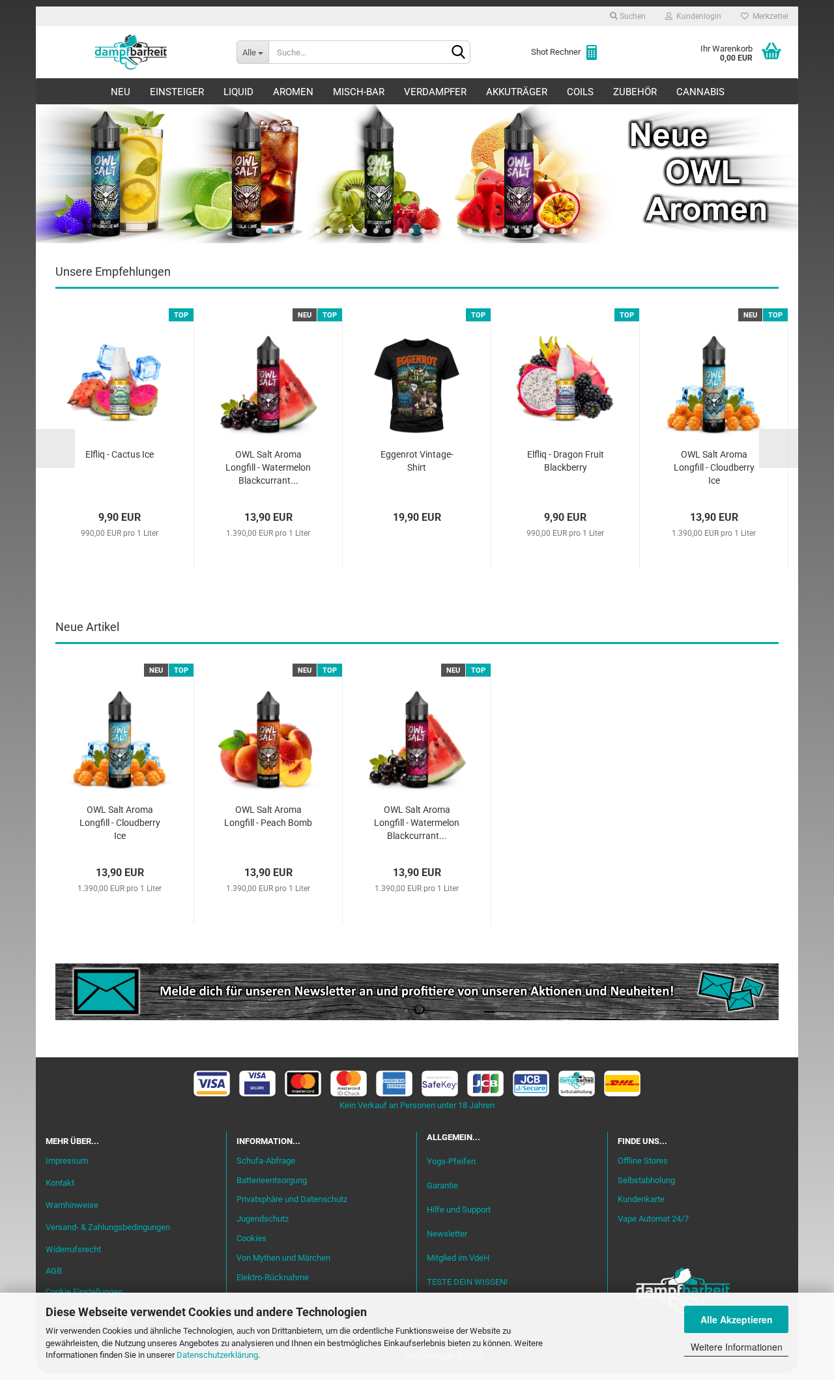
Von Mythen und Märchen (283, 1258)
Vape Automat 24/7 (653, 1219)
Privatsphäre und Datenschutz (292, 1199)
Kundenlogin (696, 16)
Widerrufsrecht (73, 1249)
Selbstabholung (646, 1180)
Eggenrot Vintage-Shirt (417, 461)
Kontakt (60, 1183)
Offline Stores (643, 1161)
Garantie (442, 1185)
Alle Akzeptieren (736, 1319)
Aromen (293, 92)
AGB (54, 1271)
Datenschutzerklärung (217, 1355)
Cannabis (700, 92)
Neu (120, 92)
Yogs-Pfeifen (451, 1161)
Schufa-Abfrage (266, 1161)
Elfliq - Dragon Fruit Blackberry (565, 461)
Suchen (632, 16)
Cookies (251, 1238)
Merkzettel (768, 16)
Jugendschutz (263, 1219)
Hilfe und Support (459, 1209)
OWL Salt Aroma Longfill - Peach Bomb (268, 816)
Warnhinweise (72, 1205)
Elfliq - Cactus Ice (119, 454)
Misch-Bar (358, 92)
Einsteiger (177, 92)
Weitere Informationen (737, 1346)
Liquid (238, 92)
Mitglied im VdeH (458, 1258)
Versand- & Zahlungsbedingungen (108, 1227)
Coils (580, 92)
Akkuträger (516, 92)
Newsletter (447, 1234)
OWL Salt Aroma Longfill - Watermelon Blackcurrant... (268, 467)
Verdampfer (435, 92)
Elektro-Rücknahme (273, 1277)
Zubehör (635, 92)
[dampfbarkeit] (131, 52)
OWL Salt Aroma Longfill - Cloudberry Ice (714, 467)
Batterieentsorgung (272, 1180)
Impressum (67, 1161)
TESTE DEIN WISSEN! (467, 1282)
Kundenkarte (641, 1199)
